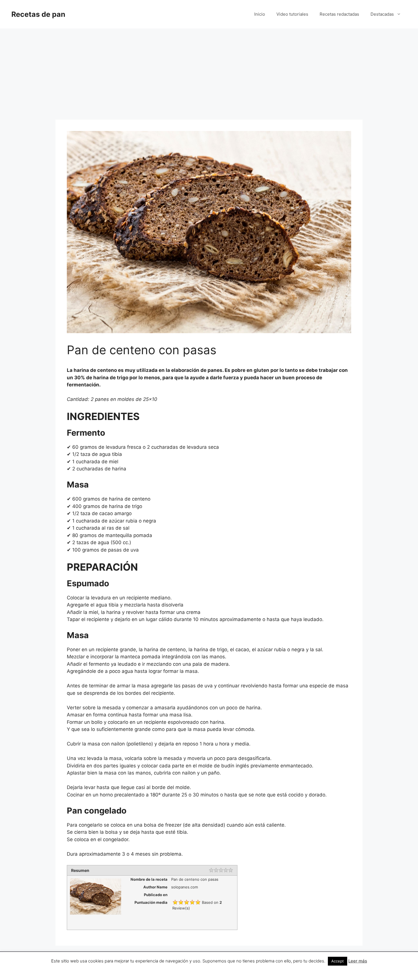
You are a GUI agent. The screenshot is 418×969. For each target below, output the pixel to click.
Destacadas (382, 14)
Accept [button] (337, 961)
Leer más (357, 961)
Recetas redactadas (339, 14)
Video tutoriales (292, 14)
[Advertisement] (209, 71)
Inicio (259, 14)
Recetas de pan (38, 14)
